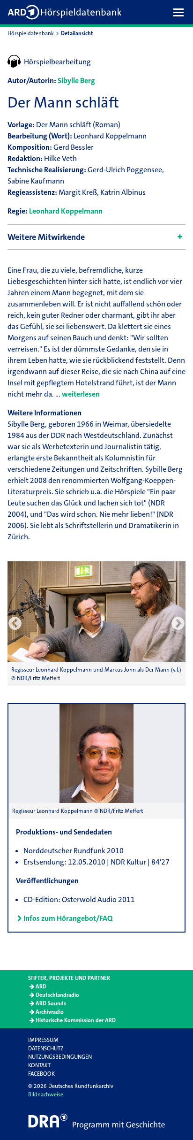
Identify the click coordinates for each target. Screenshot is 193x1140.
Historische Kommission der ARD (76, 1020)
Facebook (41, 1074)
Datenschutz (45, 1048)
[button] (181, 12)
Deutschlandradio (57, 995)
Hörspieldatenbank (30, 33)
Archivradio (50, 1012)
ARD (41, 986)
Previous (14, 623)
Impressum (43, 1040)
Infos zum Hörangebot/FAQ (67, 918)
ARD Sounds (51, 1003)
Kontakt (39, 1065)
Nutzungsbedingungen (60, 1057)
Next (178, 623)
